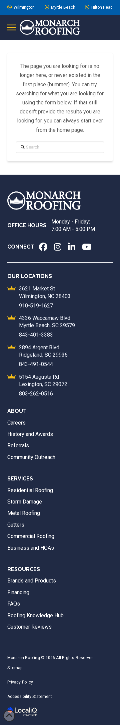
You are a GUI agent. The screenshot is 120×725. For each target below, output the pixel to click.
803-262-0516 (36, 393)
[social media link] (43, 247)
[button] (11, 27)
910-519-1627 (36, 305)
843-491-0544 (36, 364)
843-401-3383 (36, 335)
